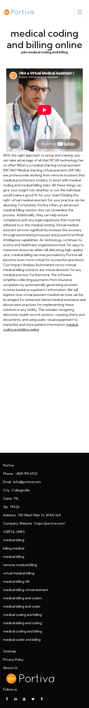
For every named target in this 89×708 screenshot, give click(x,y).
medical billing (13, 540)
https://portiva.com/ (49, 523)
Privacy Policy (13, 659)
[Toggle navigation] (80, 12)
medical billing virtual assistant (25, 590)
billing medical (13, 548)
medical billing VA (16, 581)
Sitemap (9, 651)
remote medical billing (20, 565)
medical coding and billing (22, 615)
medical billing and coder (22, 606)
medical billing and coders (22, 598)
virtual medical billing (18, 573)
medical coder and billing (22, 639)
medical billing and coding (22, 623)
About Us (10, 668)
